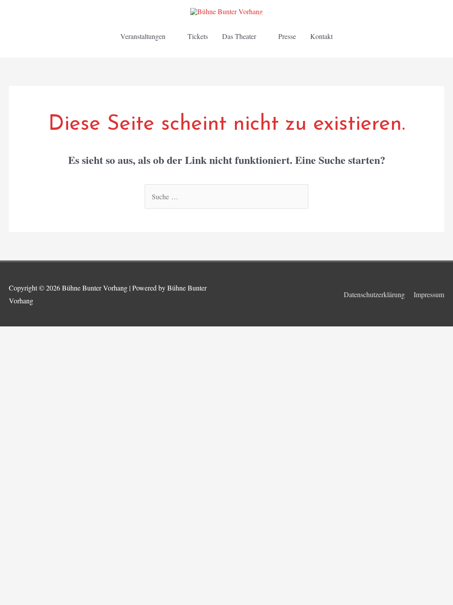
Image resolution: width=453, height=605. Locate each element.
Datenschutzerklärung (374, 294)
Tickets (198, 36)
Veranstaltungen (142, 36)
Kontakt (321, 36)
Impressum (429, 294)
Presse (287, 36)
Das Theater (239, 36)
